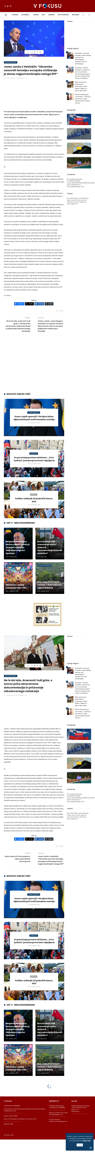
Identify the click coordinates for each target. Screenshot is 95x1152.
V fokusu (15, 15)
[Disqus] (34, 365)
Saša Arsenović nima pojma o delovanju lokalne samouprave (17, 859)
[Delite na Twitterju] (35, 666)
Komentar (33, 453)
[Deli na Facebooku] (32, 666)
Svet (43, 15)
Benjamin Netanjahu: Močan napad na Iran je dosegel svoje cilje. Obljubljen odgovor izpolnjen (18, 547)
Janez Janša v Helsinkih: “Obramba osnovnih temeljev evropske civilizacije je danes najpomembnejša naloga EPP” (51, 860)
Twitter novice (63, 15)
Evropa (36, 15)
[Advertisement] (34, 95)
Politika (33, 494)
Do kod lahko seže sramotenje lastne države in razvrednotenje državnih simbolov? (49, 547)
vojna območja (33, 412)
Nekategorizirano (10, 62)
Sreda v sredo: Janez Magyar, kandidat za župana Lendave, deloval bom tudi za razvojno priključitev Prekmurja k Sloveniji (50, 326)
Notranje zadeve (44, 531)
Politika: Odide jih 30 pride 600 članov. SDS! (34, 500)
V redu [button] (80, 1145)
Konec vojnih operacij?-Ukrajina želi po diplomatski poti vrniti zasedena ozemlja (34, 418)
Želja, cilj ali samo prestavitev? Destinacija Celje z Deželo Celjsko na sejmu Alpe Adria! (81, 86)
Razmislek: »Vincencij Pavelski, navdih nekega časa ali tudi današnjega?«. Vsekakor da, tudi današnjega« (83, 58)
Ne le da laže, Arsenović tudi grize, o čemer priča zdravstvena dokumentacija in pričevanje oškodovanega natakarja (18, 326)
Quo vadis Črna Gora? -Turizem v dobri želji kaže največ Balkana (49, 585)
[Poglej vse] (79, 119)
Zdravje (51, 15)
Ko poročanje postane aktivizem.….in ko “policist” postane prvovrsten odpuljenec (34, 459)
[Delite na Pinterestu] (37, 666)
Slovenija (25, 15)
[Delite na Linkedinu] (40, 666)
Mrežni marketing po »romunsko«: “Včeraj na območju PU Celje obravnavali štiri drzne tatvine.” (83, 99)
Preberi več (86, 1141)
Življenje (75, 15)
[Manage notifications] (90, 1147)
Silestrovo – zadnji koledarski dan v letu (16, 586)
